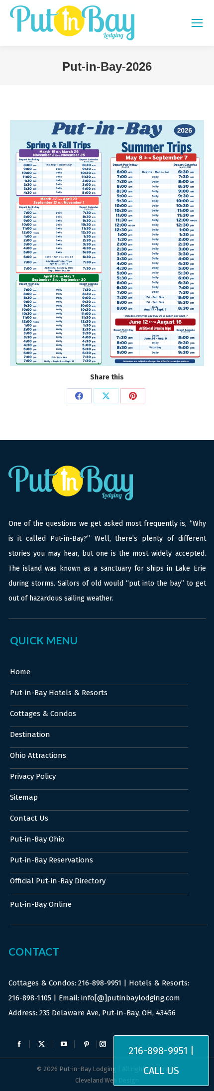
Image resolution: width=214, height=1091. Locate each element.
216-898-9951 (99, 982)
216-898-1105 (29, 997)
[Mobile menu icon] (197, 23)
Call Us (161, 1071)
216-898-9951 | (161, 1051)
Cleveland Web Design (107, 1080)
